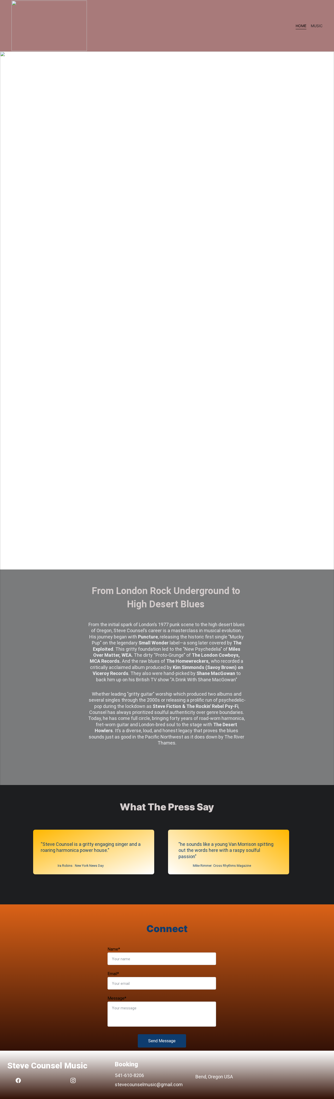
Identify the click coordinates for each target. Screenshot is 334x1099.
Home (301, 26)
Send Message (162, 1040)
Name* (114, 949)
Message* (117, 998)
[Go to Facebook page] (21, 1080)
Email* (113, 973)
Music (317, 26)
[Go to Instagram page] (73, 1080)
